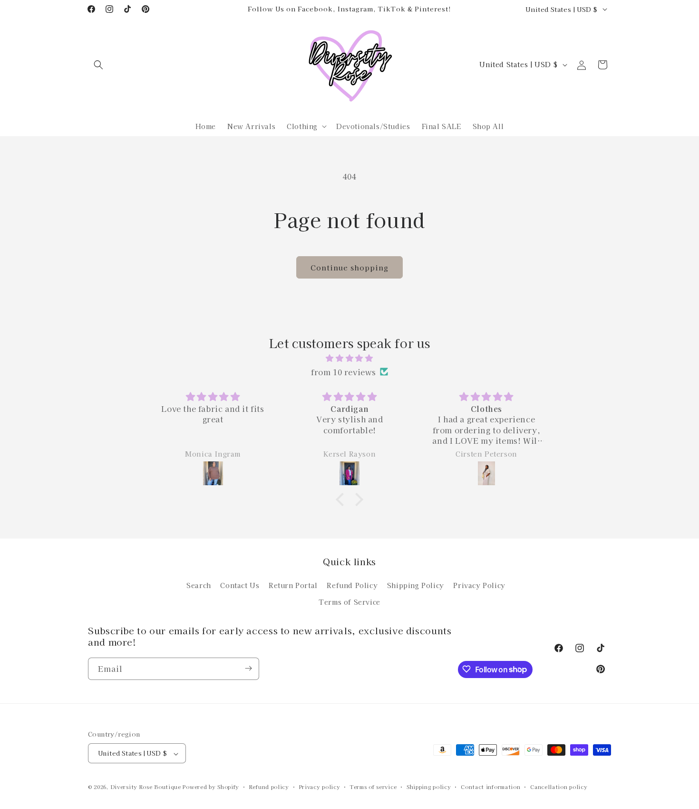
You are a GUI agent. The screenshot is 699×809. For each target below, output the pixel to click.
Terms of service (373, 786)
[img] (349, 357)
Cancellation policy (558, 786)
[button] (98, 64)
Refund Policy (352, 584)
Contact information (490, 786)
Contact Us (239, 584)
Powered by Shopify (211, 787)
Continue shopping (349, 267)
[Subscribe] (248, 668)
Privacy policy (319, 786)
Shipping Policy (415, 584)
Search (198, 584)
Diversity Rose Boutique (145, 787)
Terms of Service (349, 601)
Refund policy (269, 786)
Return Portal (293, 584)
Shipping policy (429, 786)
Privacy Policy (479, 584)
